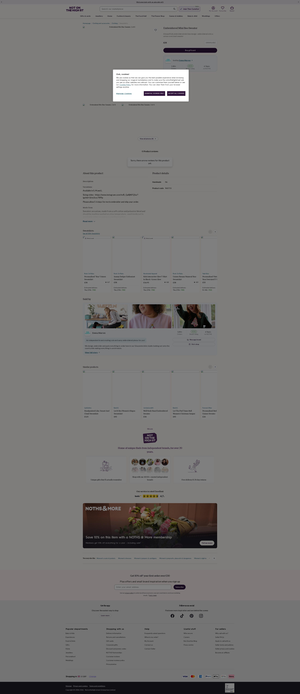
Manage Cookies (124, 94)
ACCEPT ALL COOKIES (176, 93)
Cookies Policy (125, 85)
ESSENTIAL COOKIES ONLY (154, 93)
